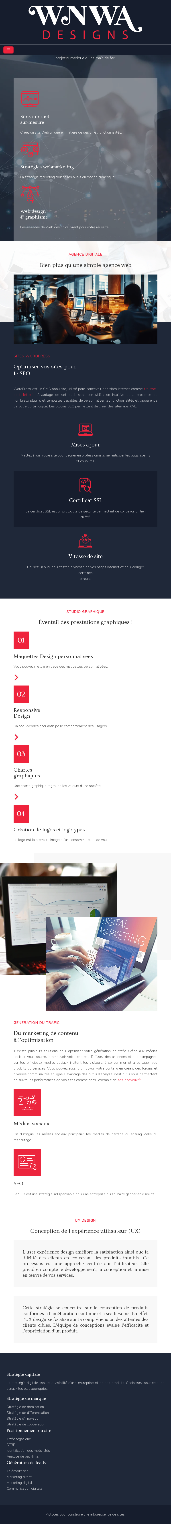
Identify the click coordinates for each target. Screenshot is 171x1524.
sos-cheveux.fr (129, 1080)
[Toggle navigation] (8, 50)
